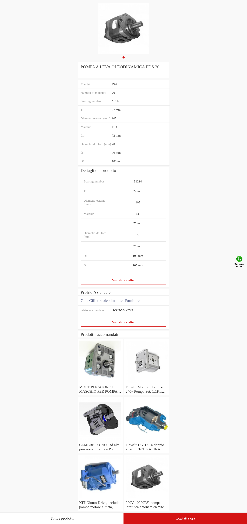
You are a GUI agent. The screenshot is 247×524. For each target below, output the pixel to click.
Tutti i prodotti (62, 518)
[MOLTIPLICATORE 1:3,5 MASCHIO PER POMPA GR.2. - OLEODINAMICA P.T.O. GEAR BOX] (100, 383)
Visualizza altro (123, 280)
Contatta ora (185, 518)
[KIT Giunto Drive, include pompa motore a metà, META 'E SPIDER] (100, 498)
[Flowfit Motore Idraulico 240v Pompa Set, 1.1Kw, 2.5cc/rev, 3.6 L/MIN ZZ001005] (146, 383)
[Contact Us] (239, 262)
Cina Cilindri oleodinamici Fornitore (110, 300)
